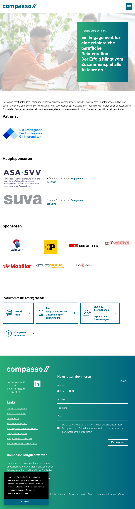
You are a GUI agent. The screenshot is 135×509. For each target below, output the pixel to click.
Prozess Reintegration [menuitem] (17, 423)
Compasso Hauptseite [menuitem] (17, 433)
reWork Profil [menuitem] (13, 418)
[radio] (61, 391)
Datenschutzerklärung (78, 431)
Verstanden (26, 502)
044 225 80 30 (13, 392)
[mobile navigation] (129, 6)
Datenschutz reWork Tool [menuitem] (80, 494)
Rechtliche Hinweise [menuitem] (56, 494)
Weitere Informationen (18, 493)
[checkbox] (92, 391)
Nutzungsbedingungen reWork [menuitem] (110, 494)
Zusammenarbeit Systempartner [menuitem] (22, 443)
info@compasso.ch (16, 389)
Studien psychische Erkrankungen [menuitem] (22, 428)
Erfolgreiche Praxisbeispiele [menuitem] (19, 438)
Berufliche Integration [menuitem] (17, 408)
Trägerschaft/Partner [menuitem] (16, 413)
